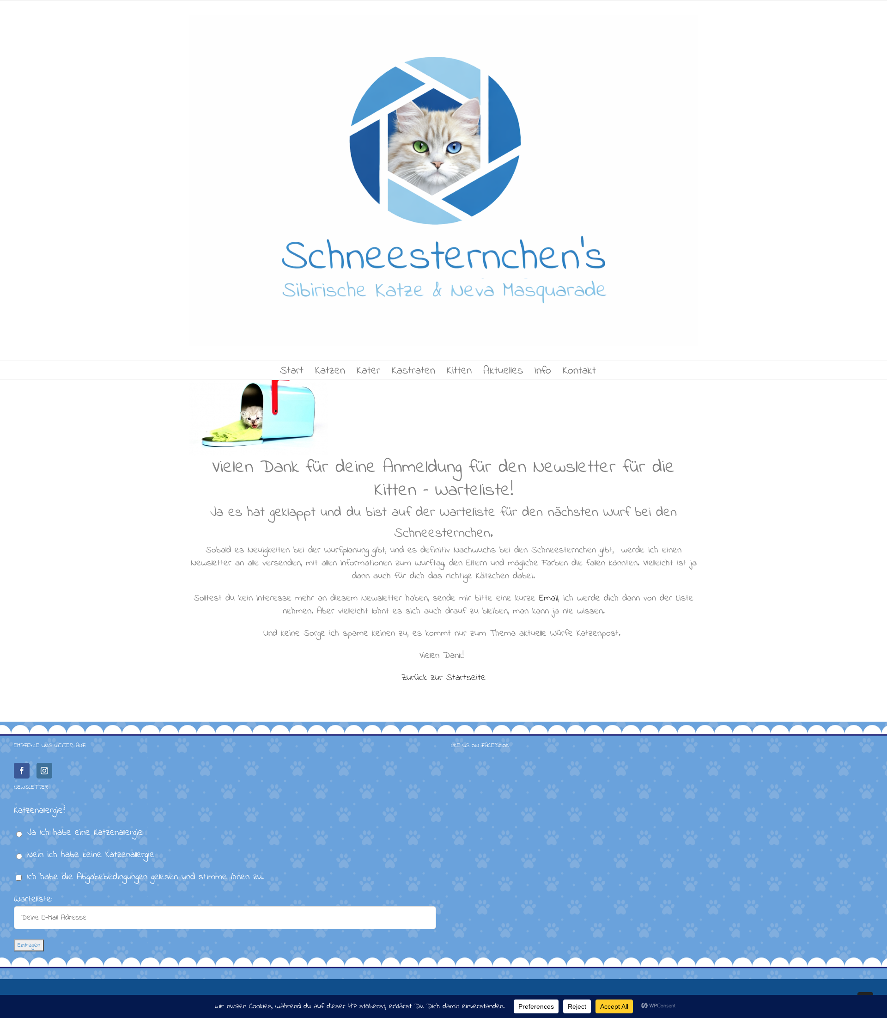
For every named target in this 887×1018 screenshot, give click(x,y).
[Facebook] (22, 771)
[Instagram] (44, 771)
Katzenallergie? (39, 810)
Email (546, 598)
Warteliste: (33, 899)
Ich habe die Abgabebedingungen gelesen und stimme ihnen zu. (145, 877)
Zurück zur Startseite (443, 678)
